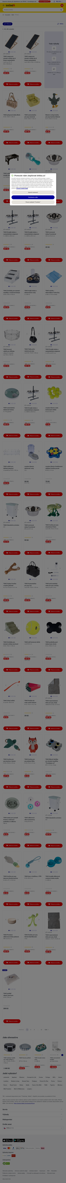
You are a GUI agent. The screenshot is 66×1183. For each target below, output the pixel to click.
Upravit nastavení (33, 192)
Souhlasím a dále (33, 197)
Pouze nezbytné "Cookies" (33, 202)
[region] (33, 189)
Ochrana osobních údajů (22, 188)
